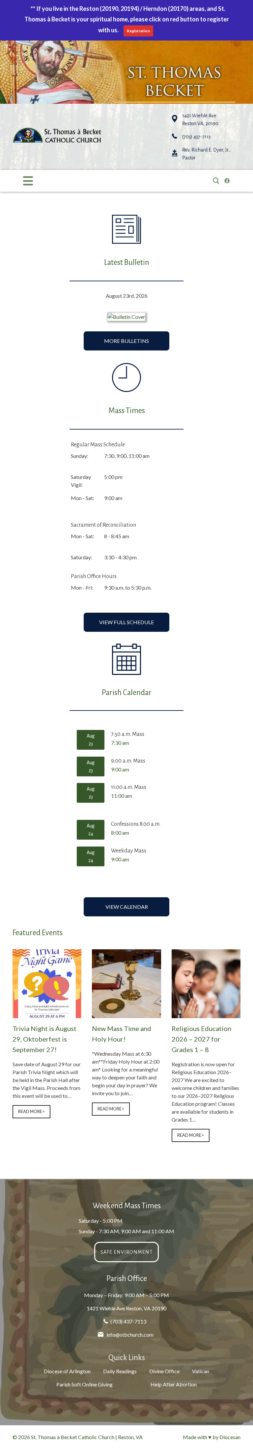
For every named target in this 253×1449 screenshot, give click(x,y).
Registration (138, 30)
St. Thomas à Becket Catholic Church (72, 1437)
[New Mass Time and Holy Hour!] (126, 1014)
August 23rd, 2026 (127, 296)
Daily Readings (120, 1371)
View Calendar (126, 907)
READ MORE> (31, 1111)
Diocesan (229, 1437)
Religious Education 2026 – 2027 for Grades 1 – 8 (201, 1038)
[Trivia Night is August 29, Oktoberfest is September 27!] (47, 1014)
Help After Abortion (174, 1384)
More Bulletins (126, 341)
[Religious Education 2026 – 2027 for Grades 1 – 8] (206, 1014)
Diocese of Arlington (67, 1371)
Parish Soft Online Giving (84, 1384)
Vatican (200, 1371)
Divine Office (164, 1371)
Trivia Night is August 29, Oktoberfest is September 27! (44, 1038)
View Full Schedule (126, 622)
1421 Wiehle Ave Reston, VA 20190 (126, 1308)
